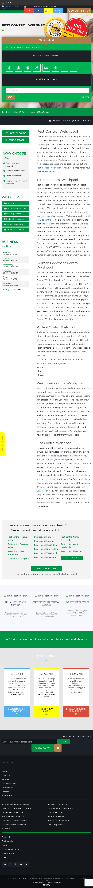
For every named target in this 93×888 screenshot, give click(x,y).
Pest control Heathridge (46, 545)
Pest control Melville (44, 537)
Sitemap (5, 792)
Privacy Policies (38, 883)
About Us (6, 775)
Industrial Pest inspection (13, 816)
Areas (4, 857)
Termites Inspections (15, 229)
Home (4, 771)
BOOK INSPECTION (18, 133)
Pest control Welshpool (45, 553)
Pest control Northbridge (46, 549)
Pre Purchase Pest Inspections (15, 804)
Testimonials (7, 788)
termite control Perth (47, 220)
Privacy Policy (8, 853)
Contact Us (6, 837)
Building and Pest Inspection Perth (17, 808)
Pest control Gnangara (45, 557)
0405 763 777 (80, 10)
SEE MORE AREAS (72, 558)
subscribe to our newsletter (77, 737)
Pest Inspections (9, 784)
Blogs (4, 845)
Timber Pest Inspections (12, 812)
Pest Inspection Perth (47, 168)
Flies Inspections (13, 214)
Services (5, 779)
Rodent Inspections (14, 219)
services (65, 120)
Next (10, 97)
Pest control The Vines (71, 551)
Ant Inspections (13, 203)
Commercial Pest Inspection (14, 821)
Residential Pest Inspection (14, 825)
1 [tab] (44, 722)
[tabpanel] (17, 692)
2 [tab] (48, 722)
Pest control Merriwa (44, 541)
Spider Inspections (14, 224)
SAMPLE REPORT (16, 140)
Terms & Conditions (10, 849)
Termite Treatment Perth (58, 821)
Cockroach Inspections (16, 208)
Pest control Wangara (18, 558)
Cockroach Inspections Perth (60, 808)
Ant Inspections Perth (57, 804)
